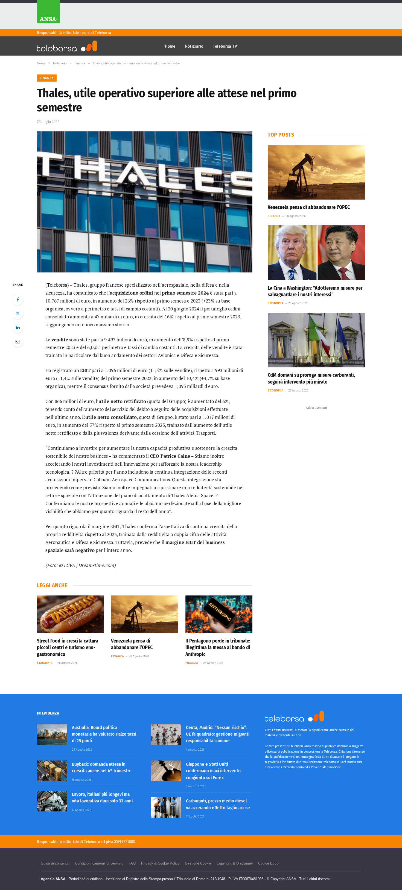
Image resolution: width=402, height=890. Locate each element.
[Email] (17, 341)
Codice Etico (268, 863)
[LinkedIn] (17, 327)
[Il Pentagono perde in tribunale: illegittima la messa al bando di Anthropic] (218, 614)
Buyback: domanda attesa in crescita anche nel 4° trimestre (102, 767)
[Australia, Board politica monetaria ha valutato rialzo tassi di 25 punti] (52, 734)
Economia (45, 662)
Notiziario (194, 46)
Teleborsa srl (94, 841)
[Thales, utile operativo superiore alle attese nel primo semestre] (144, 201)
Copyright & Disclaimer (235, 863)
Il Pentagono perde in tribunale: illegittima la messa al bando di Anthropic (217, 647)
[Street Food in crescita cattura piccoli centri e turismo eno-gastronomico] (70, 614)
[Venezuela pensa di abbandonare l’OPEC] (144, 614)
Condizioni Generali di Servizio (99, 863)
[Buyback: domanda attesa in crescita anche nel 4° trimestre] (52, 771)
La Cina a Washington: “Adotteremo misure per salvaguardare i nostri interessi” (315, 291)
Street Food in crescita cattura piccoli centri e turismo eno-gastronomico (67, 647)
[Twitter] (17, 313)
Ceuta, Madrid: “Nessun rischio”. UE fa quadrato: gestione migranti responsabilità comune (217, 734)
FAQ (132, 863)
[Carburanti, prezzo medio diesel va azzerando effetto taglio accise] (166, 807)
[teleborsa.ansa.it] (67, 46)
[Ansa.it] (48, 14)
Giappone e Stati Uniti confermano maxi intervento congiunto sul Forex (213, 770)
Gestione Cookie (198, 863)
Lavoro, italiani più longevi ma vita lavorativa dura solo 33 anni (102, 797)
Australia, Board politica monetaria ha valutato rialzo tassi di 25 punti (104, 734)
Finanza (47, 78)
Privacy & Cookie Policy (160, 863)
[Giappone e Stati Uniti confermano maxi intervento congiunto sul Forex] (166, 771)
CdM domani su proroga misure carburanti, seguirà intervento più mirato (311, 378)
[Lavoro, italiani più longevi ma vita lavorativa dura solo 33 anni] (52, 801)
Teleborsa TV (225, 46)
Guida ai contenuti (55, 863)
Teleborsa (103, 32)
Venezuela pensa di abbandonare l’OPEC (132, 644)
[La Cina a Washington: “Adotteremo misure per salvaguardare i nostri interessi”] (316, 252)
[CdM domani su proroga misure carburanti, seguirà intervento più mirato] (316, 340)
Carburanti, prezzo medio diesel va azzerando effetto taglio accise (218, 804)
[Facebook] (17, 299)
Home (170, 46)
